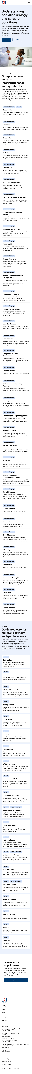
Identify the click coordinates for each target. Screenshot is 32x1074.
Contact (17, 40)
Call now (6, 40)
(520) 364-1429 (5, 1047)
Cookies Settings (6, 1064)
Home (3, 1009)
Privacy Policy (5, 1059)
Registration (16, 980)
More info (16, 985)
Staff (3, 1015)
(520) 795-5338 (6, 1031)
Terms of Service (6, 1061)
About (3, 1012)
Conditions (5, 1018)
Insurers (4, 1020)
